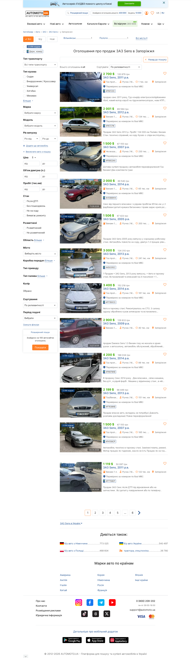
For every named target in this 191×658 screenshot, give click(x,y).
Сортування (30, 299)
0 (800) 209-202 (145, 600)
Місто (26, 247)
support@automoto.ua (142, 609)
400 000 (122, 13)
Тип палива (30, 275)
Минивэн (31, 95)
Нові (52, 39)
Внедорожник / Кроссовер (41, 81)
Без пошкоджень (36, 205)
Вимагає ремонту (36, 215)
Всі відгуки (125, 23)
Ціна (25, 157)
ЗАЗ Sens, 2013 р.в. (116, 253)
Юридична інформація (49, 615)
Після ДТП (32, 201)
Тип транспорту (32, 58)
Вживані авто (34, 23)
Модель (28, 119)
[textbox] (34, 253)
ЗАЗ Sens (53, 32)
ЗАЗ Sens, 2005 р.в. (116, 219)
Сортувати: (103, 67)
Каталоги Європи (97, 23)
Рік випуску (30, 132)
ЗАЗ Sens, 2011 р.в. (116, 77)
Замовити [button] (129, 3)
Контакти (41, 605)
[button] (35, 145)
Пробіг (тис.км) (32, 183)
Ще (159, 23)
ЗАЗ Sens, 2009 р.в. (116, 323)
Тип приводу (30, 268)
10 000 (138, 13)
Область (28, 240)
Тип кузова (29, 71)
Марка (27, 106)
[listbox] (34, 157)
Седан (30, 76)
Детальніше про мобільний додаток (95, 631)
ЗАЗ (44, 32)
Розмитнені (30, 222)
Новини (145, 23)
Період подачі (31, 312)
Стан (26, 195)
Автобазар (28, 32)
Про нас (40, 600)
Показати (40, 347)
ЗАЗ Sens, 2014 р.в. (116, 184)
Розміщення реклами (48, 610)
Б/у (40, 39)
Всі (29, 39)
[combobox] (40, 64)
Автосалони (75, 23)
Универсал (32, 86)
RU (163, 13)
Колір (26, 283)
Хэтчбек (31, 90)
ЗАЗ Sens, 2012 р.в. (116, 112)
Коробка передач (33, 260)
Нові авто (55, 23)
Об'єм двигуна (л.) (34, 170)
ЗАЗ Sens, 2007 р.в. (116, 147)
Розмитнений (34, 227)
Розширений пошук (79, 13)
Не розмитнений (36, 232)
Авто (38, 32)
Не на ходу (32, 210)
